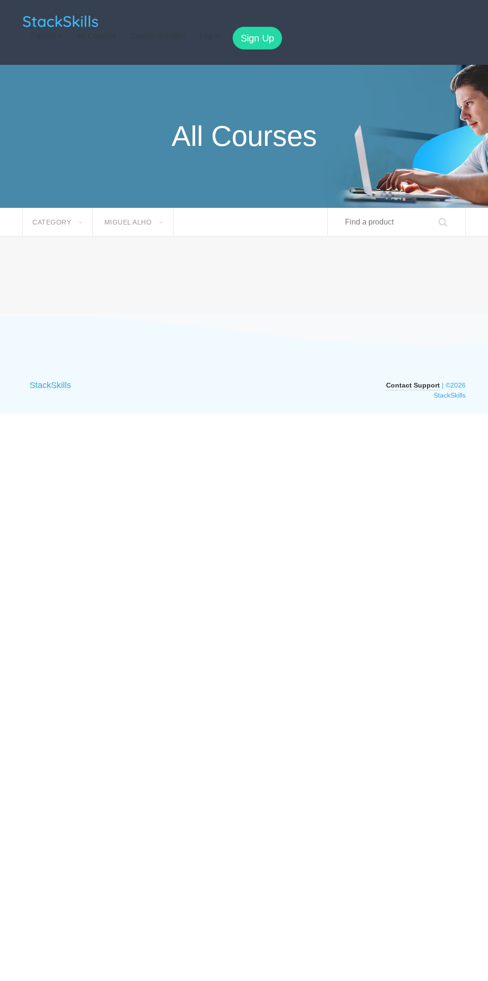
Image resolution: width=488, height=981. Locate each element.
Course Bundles (158, 36)
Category (52, 222)
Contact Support (413, 385)
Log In (210, 36)
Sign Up (257, 38)
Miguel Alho (129, 222)
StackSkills (50, 385)
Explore (44, 36)
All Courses (96, 36)
